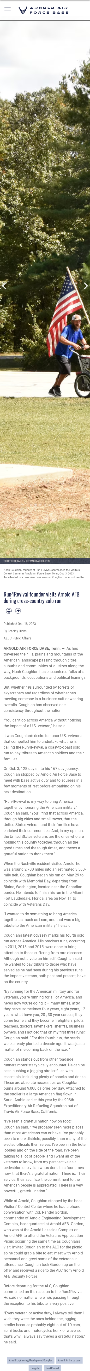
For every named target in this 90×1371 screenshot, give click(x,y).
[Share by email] (18, 611)
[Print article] (9, 611)
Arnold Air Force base (69, 1360)
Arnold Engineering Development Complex (30, 1360)
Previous (4, 286)
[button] (8, 10)
